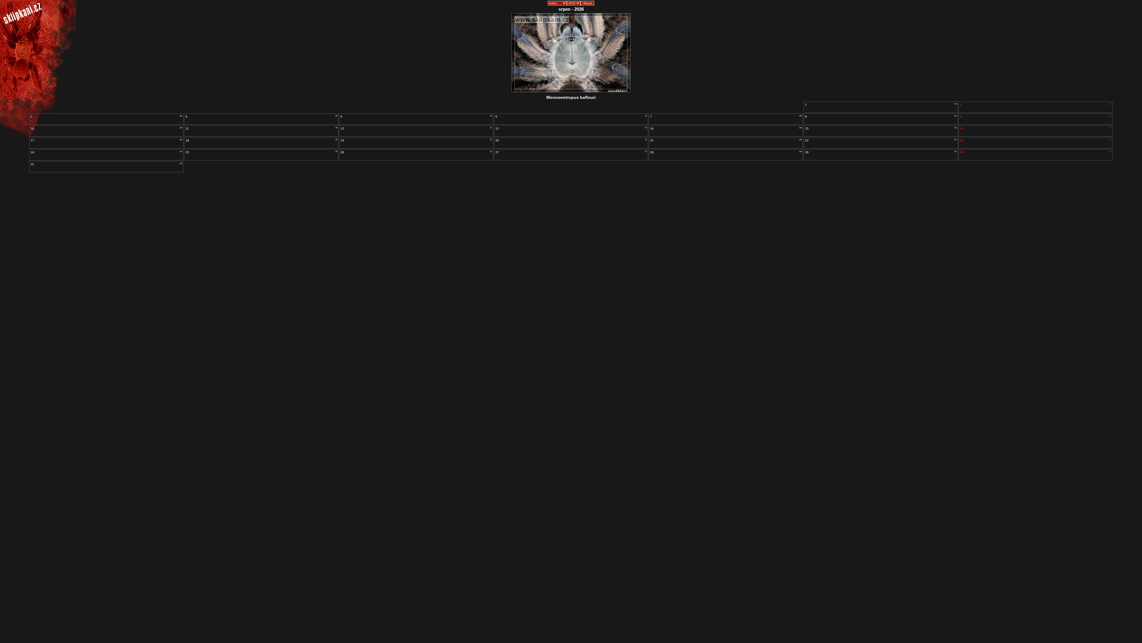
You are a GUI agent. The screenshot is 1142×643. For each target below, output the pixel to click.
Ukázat (587, 3)
